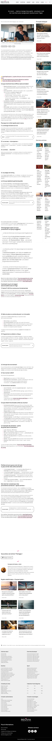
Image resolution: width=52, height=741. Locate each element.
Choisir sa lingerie (4, 710)
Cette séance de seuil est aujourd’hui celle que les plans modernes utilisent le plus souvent (39, 177)
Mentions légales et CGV (6, 734)
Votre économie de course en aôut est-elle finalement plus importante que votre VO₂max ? (26, 632)
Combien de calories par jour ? (6, 658)
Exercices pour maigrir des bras (32, 658)
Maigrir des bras (4, 689)
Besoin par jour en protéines (10, 674)
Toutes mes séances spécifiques (25, 279)
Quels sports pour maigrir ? (31, 670)
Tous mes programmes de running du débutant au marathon (15, 79)
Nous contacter (4, 727)
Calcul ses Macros (4, 661)
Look (33, 2)
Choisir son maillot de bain (5, 711)
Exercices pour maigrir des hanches (33, 659)
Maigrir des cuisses (4, 685)
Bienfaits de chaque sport (31, 669)
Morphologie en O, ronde (31, 701)
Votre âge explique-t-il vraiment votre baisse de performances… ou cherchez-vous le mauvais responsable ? (47, 179)
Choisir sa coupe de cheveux (32, 710)
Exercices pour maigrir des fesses (33, 657)
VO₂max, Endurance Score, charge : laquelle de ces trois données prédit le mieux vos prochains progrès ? (43, 112)
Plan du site (3, 729)
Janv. (28, 685)
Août (35, 690)
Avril (28, 688)
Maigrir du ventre (4, 687)
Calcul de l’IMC (3, 653)
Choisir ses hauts (4, 706)
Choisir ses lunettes (30, 708)
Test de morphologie (30, 698)
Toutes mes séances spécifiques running (11, 80)
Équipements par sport (31, 672)
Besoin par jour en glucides (9, 675)
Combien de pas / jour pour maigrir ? (33, 674)
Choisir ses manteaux (5, 708)
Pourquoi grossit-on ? (5, 679)
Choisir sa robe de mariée (5, 701)
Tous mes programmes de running (25, 278)
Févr (34, 685)
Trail (13, 46)
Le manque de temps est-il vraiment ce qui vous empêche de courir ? (7, 632)
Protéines (2, 674)
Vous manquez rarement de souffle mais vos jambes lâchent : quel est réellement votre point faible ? (43, 36)
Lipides (2, 672)
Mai (34, 688)
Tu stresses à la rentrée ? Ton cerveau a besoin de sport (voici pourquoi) (39, 153)
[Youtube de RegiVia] (29, 731)
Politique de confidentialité (7, 733)
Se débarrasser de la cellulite (6, 690)
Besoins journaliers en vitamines (6, 669)
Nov (34, 693)
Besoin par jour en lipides (8, 672)
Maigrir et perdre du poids (5, 680)
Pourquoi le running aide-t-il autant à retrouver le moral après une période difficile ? (8, 593)
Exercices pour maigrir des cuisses (33, 656)
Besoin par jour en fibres (7, 676)
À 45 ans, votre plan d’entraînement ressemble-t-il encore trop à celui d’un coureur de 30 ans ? (43, 92)
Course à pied (4, 46)
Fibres (2, 676)
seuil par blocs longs (19, 295)
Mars (42, 685)
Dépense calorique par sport (32, 668)
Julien (19, 564)
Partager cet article (7, 557)
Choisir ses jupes (4, 703)
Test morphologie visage (31, 707)
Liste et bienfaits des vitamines (6, 668)
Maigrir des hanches (4, 693)
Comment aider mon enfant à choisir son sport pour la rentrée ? (7, 612)
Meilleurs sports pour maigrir (32, 676)
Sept (42, 690)
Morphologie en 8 (30, 700)
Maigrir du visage (4, 692)
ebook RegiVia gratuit (27, 281)
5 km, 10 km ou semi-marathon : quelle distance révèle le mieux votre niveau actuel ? (43, 55)
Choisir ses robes (4, 707)
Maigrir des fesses (4, 688)
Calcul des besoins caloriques (6, 656)
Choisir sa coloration (30, 711)
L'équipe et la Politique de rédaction (8, 731)
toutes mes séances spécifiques (20, 398)
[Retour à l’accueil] (5, 1)
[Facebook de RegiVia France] (32, 731)
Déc (41, 693)
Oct (27, 693)
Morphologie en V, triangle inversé (33, 705)
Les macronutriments (5, 671)
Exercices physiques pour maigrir (33, 653)
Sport (10, 46)
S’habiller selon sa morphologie (6, 700)
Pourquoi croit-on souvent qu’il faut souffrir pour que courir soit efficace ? (42, 73)
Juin (42, 688)
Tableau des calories (4, 662)
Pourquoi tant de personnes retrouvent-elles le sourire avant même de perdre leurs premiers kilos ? (43, 131)
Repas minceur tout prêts (5, 677)
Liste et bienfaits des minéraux (6, 670)
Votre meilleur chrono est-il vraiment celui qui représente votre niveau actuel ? (25, 593)
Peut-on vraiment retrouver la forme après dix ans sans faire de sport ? (47, 154)
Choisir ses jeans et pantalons (6, 705)
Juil (27, 690)
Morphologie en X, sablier (31, 703)
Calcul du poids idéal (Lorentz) (6, 659)
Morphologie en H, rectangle (32, 702)
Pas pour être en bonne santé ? (32, 675)
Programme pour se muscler (32, 677)
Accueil (8, 645)
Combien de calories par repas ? (6, 657)
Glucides (2, 675)
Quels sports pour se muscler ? (32, 671)
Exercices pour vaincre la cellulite (33, 661)
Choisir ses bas (3, 702)
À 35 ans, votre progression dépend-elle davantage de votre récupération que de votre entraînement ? (25, 613)
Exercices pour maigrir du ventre (32, 655)
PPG (25, 118)
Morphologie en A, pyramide (32, 706)
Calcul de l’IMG (3, 655)
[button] (49, 2)
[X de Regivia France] (35, 731)
